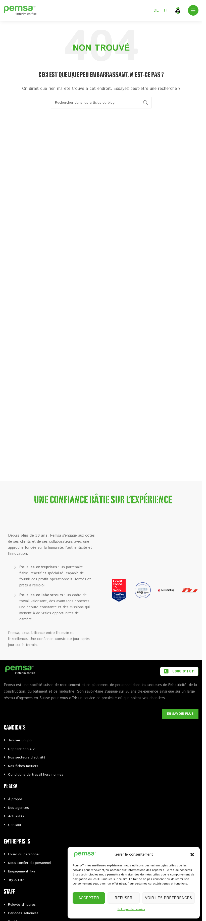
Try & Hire (16, 880)
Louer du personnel (23, 854)
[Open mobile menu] (193, 10)
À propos (15, 799)
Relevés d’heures (22, 904)
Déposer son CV (21, 748)
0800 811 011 (183, 671)
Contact (14, 824)
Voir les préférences (168, 898)
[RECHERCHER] (145, 102)
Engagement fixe (21, 871)
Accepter (88, 898)
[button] (192, 854)
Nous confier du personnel (29, 862)
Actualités (16, 816)
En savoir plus (180, 713)
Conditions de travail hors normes (35, 774)
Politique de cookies (131, 909)
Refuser (123, 898)
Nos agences (18, 807)
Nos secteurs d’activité (26, 757)
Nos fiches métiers (23, 766)
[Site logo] (20, 10)
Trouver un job (20, 740)
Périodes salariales (23, 913)
